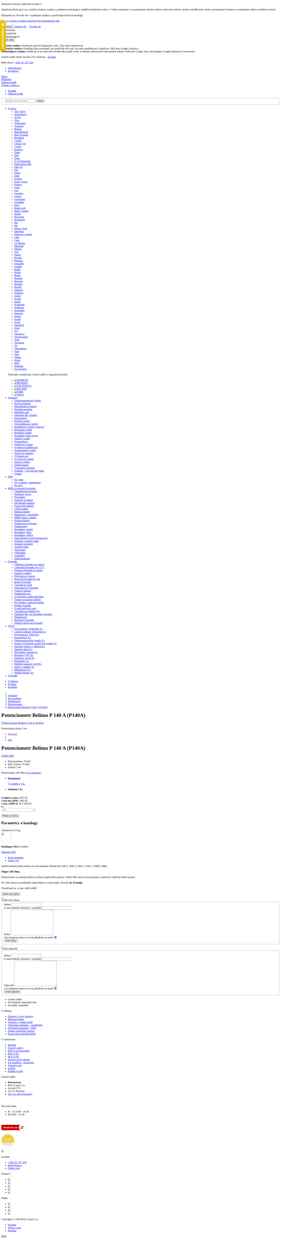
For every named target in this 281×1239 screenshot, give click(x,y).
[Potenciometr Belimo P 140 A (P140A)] (22, 723)
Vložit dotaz (10, 940)
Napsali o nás (15, 1065)
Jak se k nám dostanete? (20, 1094)
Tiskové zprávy (16, 1047)
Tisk (10, 740)
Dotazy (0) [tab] (13, 860)
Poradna (12, 684)
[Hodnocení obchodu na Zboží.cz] (13, 1129)
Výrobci (12, 108)
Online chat (14, 1168)
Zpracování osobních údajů (22, 1033)
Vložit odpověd (12, 992)
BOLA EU (13, 1053)
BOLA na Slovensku (18, 1050)
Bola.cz (15, 85)
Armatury (13, 397)
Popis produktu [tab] (15, 857)
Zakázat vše (20, 26)
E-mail (7, 907)
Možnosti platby (16, 1019)
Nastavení (7, 27)
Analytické (10, 33)
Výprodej (13, 675)
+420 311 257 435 (23, 62)
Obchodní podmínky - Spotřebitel (25, 1025)
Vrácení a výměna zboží (20, 1022)
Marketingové (12, 36)
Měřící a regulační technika (22, 488)
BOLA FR (13, 1056)
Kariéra (11, 1068)
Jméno (7, 904)
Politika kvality (15, 1071)
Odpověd (8, 985)
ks (2, 806)
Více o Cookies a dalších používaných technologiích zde (30, 21)
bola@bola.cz (15, 1165)
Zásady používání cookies (21, 1031)
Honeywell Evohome (19, 1059)
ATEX (11, 626)
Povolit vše (35, 26)
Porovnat (12, 734)
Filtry (10, 476)
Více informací (33, 772)
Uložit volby (8, 40)
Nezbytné (10, 30)
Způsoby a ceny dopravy (20, 1016)
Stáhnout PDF (8, 852)
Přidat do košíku (10, 816)
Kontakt (52, 57)
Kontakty (12, 687)
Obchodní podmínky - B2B (22, 1028)
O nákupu (13, 681)
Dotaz (7, 934)
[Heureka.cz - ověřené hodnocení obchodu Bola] (7, 1146)
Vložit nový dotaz (11, 894)
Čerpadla (12, 561)
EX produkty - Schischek (21, 1062)
